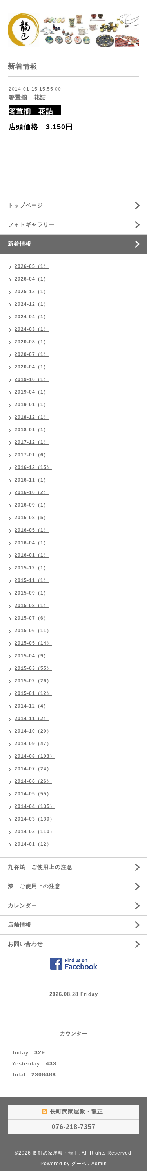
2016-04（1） (32, 542)
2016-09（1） (32, 505)
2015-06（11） (33, 630)
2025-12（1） (32, 291)
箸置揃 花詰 (31, 97)
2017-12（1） (32, 442)
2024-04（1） (32, 316)
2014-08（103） (35, 756)
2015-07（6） (32, 618)
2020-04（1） (32, 367)
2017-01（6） (32, 455)
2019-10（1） (32, 379)
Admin (99, 1163)
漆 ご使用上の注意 (34, 886)
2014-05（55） (33, 794)
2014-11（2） (32, 718)
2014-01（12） (33, 844)
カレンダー (22, 905)
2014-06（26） (33, 781)
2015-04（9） (32, 655)
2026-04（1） (32, 279)
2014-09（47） (33, 743)
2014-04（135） (35, 806)
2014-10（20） (33, 731)
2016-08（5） (32, 517)
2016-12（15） (33, 467)
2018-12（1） (32, 417)
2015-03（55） (33, 668)
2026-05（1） (32, 266)
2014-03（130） (35, 819)
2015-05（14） (33, 643)
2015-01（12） (33, 693)
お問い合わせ (25, 944)
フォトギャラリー (31, 224)
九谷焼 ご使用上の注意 (40, 867)
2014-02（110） (35, 831)
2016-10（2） (32, 492)
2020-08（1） (32, 342)
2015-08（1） (32, 605)
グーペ (79, 1163)
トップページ (25, 205)
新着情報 (19, 244)
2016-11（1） (32, 480)
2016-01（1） (32, 555)
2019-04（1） (32, 392)
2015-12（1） (32, 568)
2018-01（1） (32, 429)
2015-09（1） (32, 593)
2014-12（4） (32, 706)
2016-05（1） (32, 530)
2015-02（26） (33, 681)
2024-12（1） (32, 304)
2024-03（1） (32, 329)
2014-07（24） (33, 769)
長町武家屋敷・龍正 (55, 1153)
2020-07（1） (32, 354)
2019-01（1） (32, 404)
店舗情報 (19, 924)
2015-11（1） (32, 580)
